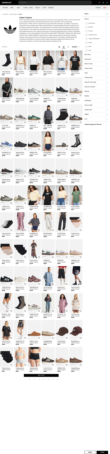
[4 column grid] (59, 47)
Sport (44, 7)
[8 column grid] (68, 47)
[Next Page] (57, 379)
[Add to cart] (11, 68)
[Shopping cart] (103, 3)
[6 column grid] (64, 47)
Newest (74, 47)
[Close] (107, 14)
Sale (104, 7)
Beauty (37, 7)
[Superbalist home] (7, 2)
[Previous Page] (25, 379)
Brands (51, 7)
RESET (90, 452)
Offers (98, 7)
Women (5, 7)
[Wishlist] (99, 3)
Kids (18, 7)
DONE (102, 452)
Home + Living (28, 7)
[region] (6, 60)
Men (11, 7)
